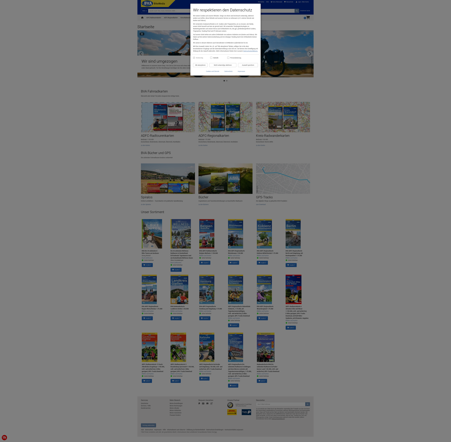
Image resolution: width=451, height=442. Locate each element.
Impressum (241, 71)
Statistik (215, 58)
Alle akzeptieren (200, 65)
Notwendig (199, 58)
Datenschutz (228, 71)
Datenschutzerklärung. (250, 51)
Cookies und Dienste (212, 71)
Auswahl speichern (248, 65)
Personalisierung (235, 58)
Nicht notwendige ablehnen (223, 65)
